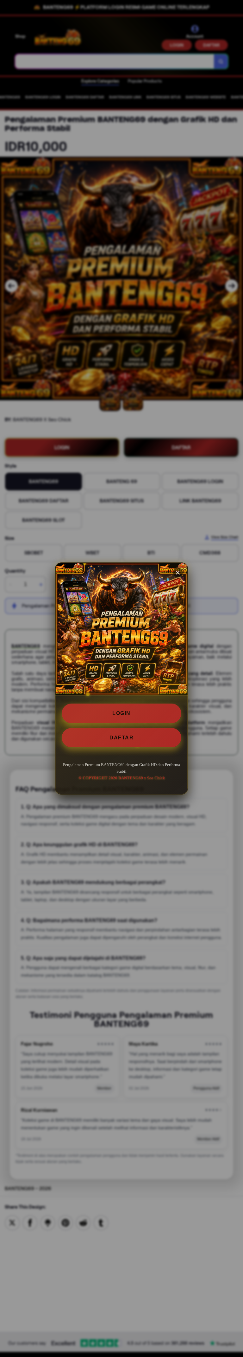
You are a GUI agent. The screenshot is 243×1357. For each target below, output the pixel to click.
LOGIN (121, 713)
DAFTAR (121, 737)
